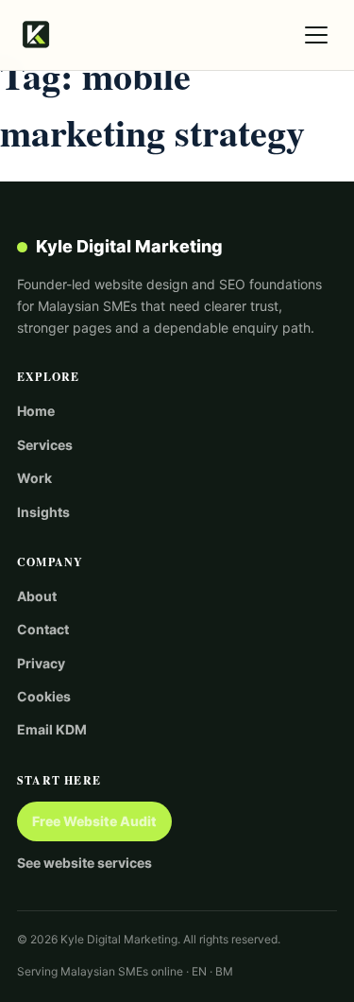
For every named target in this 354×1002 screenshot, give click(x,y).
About (37, 596)
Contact (43, 629)
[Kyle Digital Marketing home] (36, 35)
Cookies (44, 696)
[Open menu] (316, 35)
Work (34, 478)
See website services (84, 863)
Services (45, 445)
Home (36, 411)
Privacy (41, 663)
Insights (43, 512)
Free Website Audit (94, 821)
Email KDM (52, 729)
